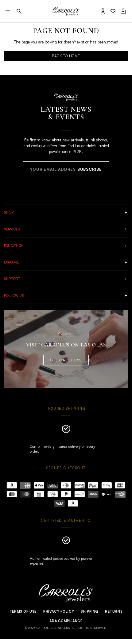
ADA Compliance (65, 621)
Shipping (89, 611)
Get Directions (65, 360)
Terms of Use (23, 611)
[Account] (102, 11)
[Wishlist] (113, 11)
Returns (113, 611)
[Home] (66, 11)
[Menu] (7, 11)
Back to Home (66, 56)
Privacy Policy (58, 611)
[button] (19, 11)
